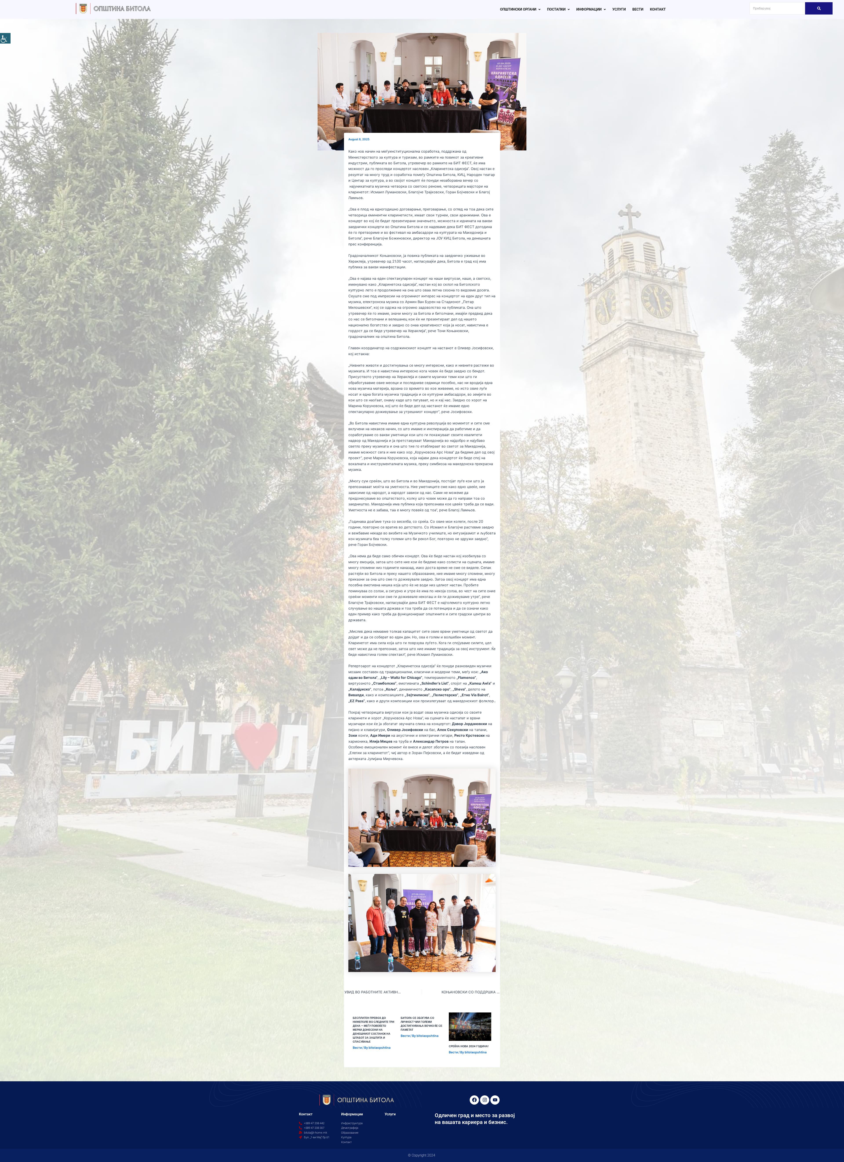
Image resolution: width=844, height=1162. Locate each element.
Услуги (619, 9)
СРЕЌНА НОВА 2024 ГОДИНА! (469, 1046)
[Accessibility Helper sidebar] (5, 38)
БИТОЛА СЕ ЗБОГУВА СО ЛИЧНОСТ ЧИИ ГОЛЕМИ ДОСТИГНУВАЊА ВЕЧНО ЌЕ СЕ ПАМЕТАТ (421, 1024)
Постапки (556, 9)
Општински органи (518, 9)
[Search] (819, 8)
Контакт (658, 9)
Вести (637, 9)
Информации (589, 9)
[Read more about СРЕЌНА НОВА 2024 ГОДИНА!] (470, 1026)
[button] (520, 9)
